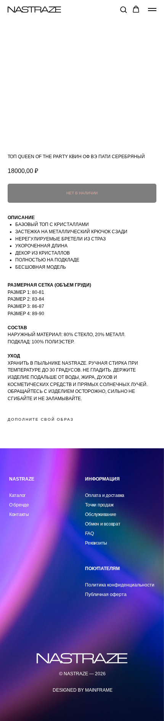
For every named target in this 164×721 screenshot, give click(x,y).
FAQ (89, 533)
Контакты (19, 514)
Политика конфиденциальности (119, 585)
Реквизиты (96, 543)
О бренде (19, 505)
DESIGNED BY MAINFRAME (83, 690)
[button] (123, 9)
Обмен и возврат (102, 524)
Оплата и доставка (104, 495)
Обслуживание (100, 514)
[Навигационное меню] (152, 9)
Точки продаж (99, 505)
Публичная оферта (106, 594)
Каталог (17, 495)
